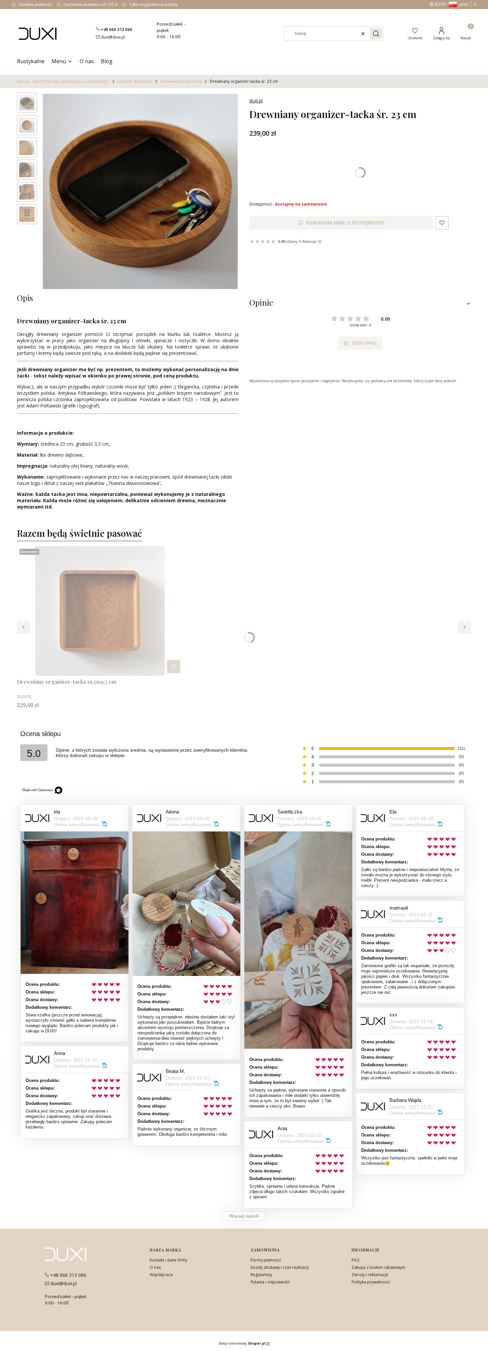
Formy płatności (266, 1260)
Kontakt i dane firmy (168, 1260)
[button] (376, 33)
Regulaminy (261, 1274)
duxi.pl (256, 100)
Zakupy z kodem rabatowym (378, 1267)
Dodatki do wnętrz (135, 81)
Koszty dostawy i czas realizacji (280, 1267)
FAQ (356, 1260)
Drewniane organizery (181, 81)
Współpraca (161, 1274)
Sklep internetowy (241, 1343)
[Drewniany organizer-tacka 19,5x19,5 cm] (100, 611)
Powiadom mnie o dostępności (345, 223)
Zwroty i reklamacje (370, 1274)
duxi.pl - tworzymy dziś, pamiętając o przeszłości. (63, 81)
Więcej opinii (244, 1216)
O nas (155, 1267)
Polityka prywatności (371, 1282)
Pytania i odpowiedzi (270, 1282)
